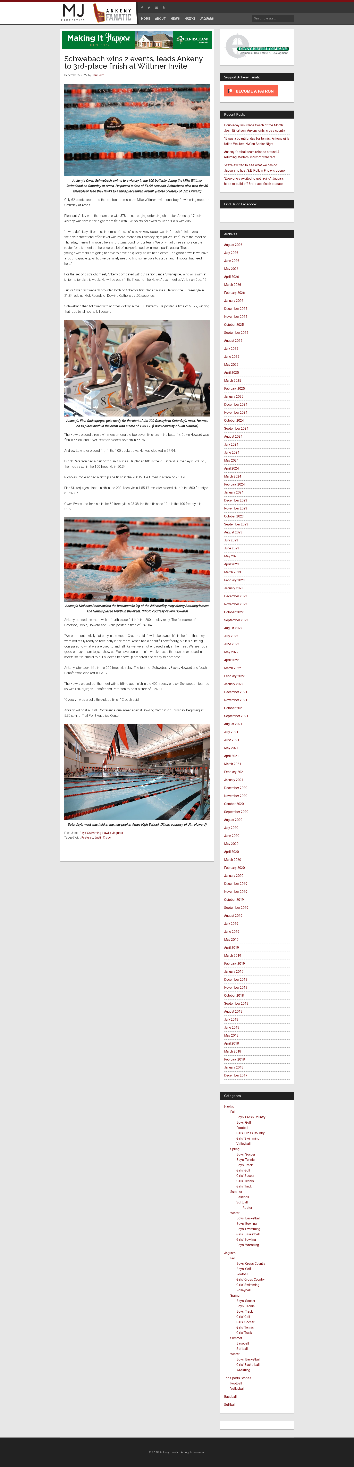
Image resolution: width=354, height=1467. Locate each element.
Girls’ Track (244, 1186)
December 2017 (235, 1075)
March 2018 (232, 1051)
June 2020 (231, 836)
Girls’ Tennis (245, 1181)
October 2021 (234, 708)
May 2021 (231, 748)
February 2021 (234, 772)
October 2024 (234, 420)
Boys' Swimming (90, 832)
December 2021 (235, 692)
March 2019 (232, 956)
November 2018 (235, 987)
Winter (234, 1213)
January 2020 (233, 876)
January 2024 (233, 492)
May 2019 (231, 940)
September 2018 (236, 1003)
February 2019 (234, 964)
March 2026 (232, 285)
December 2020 (235, 788)
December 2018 (235, 979)
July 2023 (231, 540)
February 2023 (234, 580)
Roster (247, 1208)
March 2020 (232, 860)
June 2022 (231, 644)
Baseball (242, 1197)
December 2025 (235, 309)
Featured (87, 837)
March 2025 (232, 381)
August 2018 (233, 1011)
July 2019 (231, 924)
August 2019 (233, 916)
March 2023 (232, 572)
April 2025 (231, 373)
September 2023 (236, 524)
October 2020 (234, 804)
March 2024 (232, 476)
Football (242, 1128)
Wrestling (243, 1370)
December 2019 (235, 884)
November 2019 (235, 892)
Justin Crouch (103, 837)
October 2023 (234, 516)
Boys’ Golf (243, 1122)
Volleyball (243, 1144)
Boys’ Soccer (245, 1154)
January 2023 (233, 588)
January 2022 (233, 684)
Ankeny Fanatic (113, 13)
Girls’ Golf (243, 1170)
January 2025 (233, 396)
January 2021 (233, 780)
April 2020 (231, 852)
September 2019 (236, 908)
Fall (232, 1112)
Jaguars (117, 832)
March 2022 (232, 668)
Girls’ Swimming (247, 1138)
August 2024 (233, 436)
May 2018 (231, 1035)
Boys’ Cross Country (251, 1117)
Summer (236, 1192)
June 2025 (231, 357)
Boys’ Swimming (248, 1229)
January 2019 (233, 971)
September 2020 (236, 812)
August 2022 (233, 628)
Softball (242, 1202)
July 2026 (231, 253)
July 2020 (231, 828)
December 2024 (235, 404)
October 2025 (234, 325)
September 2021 (236, 716)
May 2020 (231, 844)
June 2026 (231, 261)
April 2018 (231, 1043)
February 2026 (234, 293)
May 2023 (231, 556)
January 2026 (233, 301)
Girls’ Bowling (246, 1240)
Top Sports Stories (237, 1378)
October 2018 (234, 995)
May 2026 (231, 269)
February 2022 (234, 676)
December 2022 (235, 596)
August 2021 (233, 724)
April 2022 (231, 660)
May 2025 (231, 365)
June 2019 (231, 932)
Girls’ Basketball (248, 1234)
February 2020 (234, 868)
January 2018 (233, 1067)
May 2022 (231, 652)
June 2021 (231, 740)
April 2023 (231, 564)
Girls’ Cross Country (250, 1133)
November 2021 (235, 700)
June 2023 (231, 548)
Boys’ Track (244, 1165)
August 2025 (233, 341)
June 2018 (231, 1027)
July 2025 (231, 349)
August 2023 (233, 532)
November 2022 (235, 604)
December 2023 (235, 500)
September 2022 (236, 620)
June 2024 (231, 452)
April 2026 (231, 277)
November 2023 (235, 508)
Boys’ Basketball (248, 1218)
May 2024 (231, 460)
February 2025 (234, 389)
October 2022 (234, 612)
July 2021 (231, 732)
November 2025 (235, 317)
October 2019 (234, 900)
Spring (234, 1149)
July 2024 (231, 444)
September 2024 (236, 428)
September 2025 (236, 333)
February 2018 (234, 1059)
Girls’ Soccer (245, 1176)
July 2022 (231, 636)
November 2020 (235, 796)
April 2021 (231, 756)
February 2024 (234, 484)
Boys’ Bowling (246, 1224)
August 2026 (233, 245)
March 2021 (232, 764)
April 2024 (231, 468)
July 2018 (231, 1019)
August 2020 (233, 820)
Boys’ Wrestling (247, 1245)
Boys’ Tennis (245, 1160)
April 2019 (231, 948)
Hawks (106, 832)
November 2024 (235, 412)
